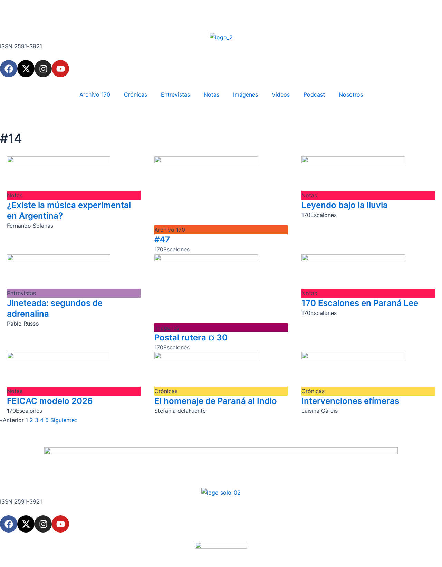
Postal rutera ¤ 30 (191, 337)
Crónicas (135, 94)
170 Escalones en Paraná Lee (359, 303)
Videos (281, 94)
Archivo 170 (94, 94)
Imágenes (245, 94)
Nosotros (351, 94)
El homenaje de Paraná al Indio (215, 401)
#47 (162, 240)
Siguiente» (64, 420)
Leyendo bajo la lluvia (344, 205)
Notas (211, 94)
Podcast (314, 94)
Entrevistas (175, 94)
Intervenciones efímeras (350, 401)
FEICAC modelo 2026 (50, 401)
